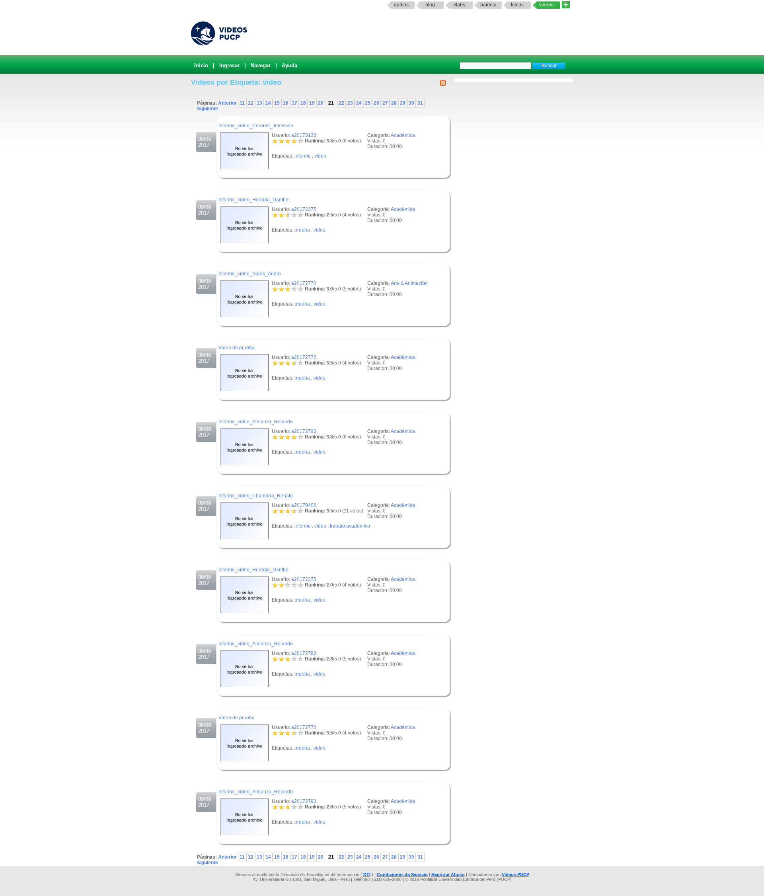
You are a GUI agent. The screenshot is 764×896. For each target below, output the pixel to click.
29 (402, 103)
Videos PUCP (515, 874)
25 (367, 103)
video (320, 156)
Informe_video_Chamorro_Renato (255, 496)
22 (341, 103)
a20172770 (303, 283)
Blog (430, 5)
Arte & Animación (409, 283)
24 (359, 103)
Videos (546, 5)
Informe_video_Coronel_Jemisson (255, 126)
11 (242, 103)
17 (294, 103)
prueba (302, 230)
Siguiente (207, 108)
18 (303, 103)
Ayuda (289, 65)
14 (268, 103)
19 (312, 103)
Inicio (201, 65)
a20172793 (303, 431)
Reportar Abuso (448, 874)
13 (259, 103)
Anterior (228, 103)
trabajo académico (350, 526)
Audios (401, 5)
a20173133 (303, 135)
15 (277, 103)
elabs (459, 5)
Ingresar (229, 65)
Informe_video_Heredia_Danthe (253, 200)
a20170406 (303, 505)
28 (394, 103)
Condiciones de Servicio (402, 874)
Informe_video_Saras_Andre (249, 274)
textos (517, 5)
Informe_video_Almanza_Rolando (255, 422)
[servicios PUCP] (566, 5)
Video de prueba (236, 348)
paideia (488, 5)
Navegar (261, 65)
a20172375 (303, 209)
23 (350, 103)
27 (385, 103)
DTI (366, 874)
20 (321, 103)
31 (420, 103)
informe (302, 156)
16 (285, 103)
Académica (403, 135)
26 (376, 103)
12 (250, 103)
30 (411, 103)
